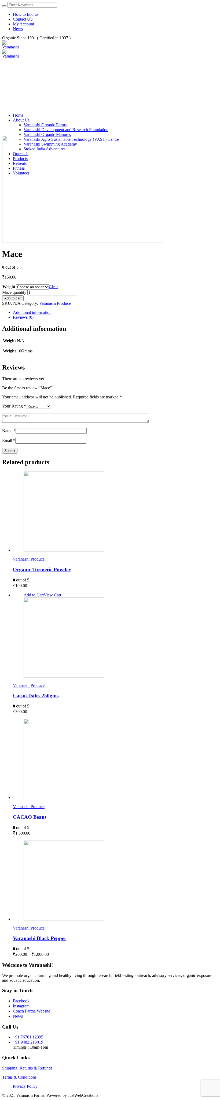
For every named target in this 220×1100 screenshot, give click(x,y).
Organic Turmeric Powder (42, 569)
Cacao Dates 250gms (35, 695)
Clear (53, 286)
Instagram (21, 1006)
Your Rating (14, 406)
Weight (8, 286)
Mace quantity (14, 292)
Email (8, 440)
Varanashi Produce (55, 303)
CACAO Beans (29, 817)
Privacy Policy (25, 1086)
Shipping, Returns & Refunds (27, 1068)
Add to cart (12, 298)
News (18, 1016)
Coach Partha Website (31, 1011)
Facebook (21, 1001)
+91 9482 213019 (28, 1042)
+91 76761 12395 (28, 1037)
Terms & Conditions (19, 1077)
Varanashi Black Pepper (39, 938)
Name (9, 430)
